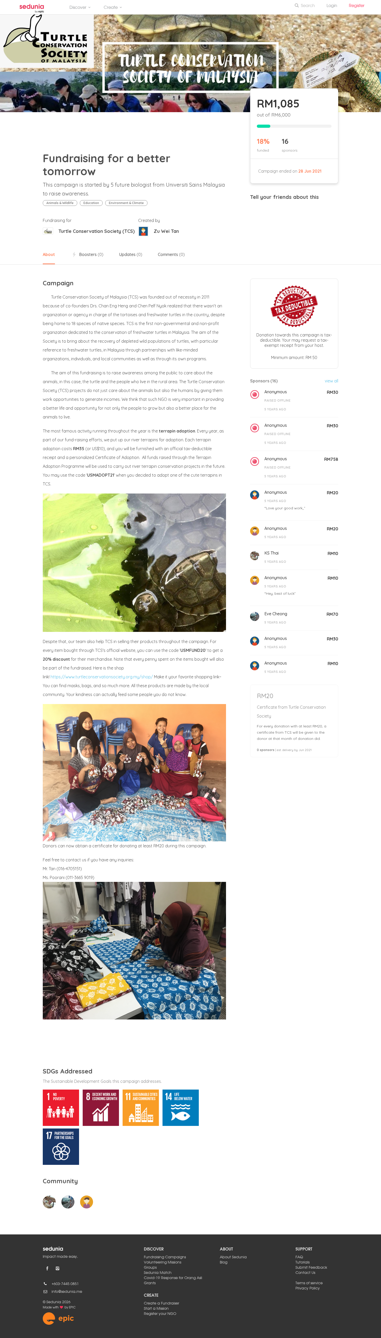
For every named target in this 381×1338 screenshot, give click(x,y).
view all (331, 380)
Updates (130, 254)
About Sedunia (233, 1257)
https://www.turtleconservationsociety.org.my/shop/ (102, 676)
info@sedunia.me (67, 1292)
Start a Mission (156, 1308)
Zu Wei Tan (166, 231)
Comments (171, 254)
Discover (77, 8)
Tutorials (302, 1262)
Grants (150, 1283)
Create (111, 8)
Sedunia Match (158, 1273)
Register (359, 6)
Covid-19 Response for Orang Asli (173, 1278)
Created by (149, 220)
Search (308, 6)
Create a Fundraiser (161, 1303)
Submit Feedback (311, 1267)
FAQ (299, 1257)
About (49, 254)
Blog (223, 1262)
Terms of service (309, 1283)
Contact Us (305, 1273)
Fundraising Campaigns (165, 1257)
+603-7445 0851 (65, 1284)
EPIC (72, 1307)
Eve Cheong (275, 613)
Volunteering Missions (162, 1262)
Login (332, 6)
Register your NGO (160, 1314)
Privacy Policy (307, 1288)
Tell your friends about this (284, 197)
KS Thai (271, 553)
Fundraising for (57, 220)
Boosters (90, 254)
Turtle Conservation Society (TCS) (96, 231)
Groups (150, 1267)
